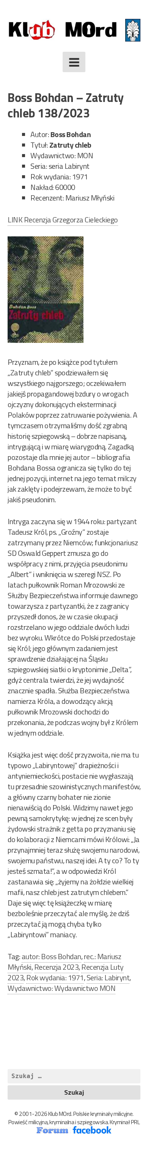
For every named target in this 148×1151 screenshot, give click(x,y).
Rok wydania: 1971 (55, 977)
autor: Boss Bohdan (51, 956)
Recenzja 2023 (56, 967)
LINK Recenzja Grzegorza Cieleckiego (63, 219)
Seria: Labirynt (108, 977)
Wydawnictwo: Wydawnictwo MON (61, 988)
